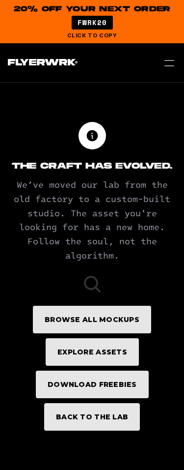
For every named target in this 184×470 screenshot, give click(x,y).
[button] (92, 21)
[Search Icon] (92, 284)
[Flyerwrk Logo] (41, 63)
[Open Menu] (169, 63)
